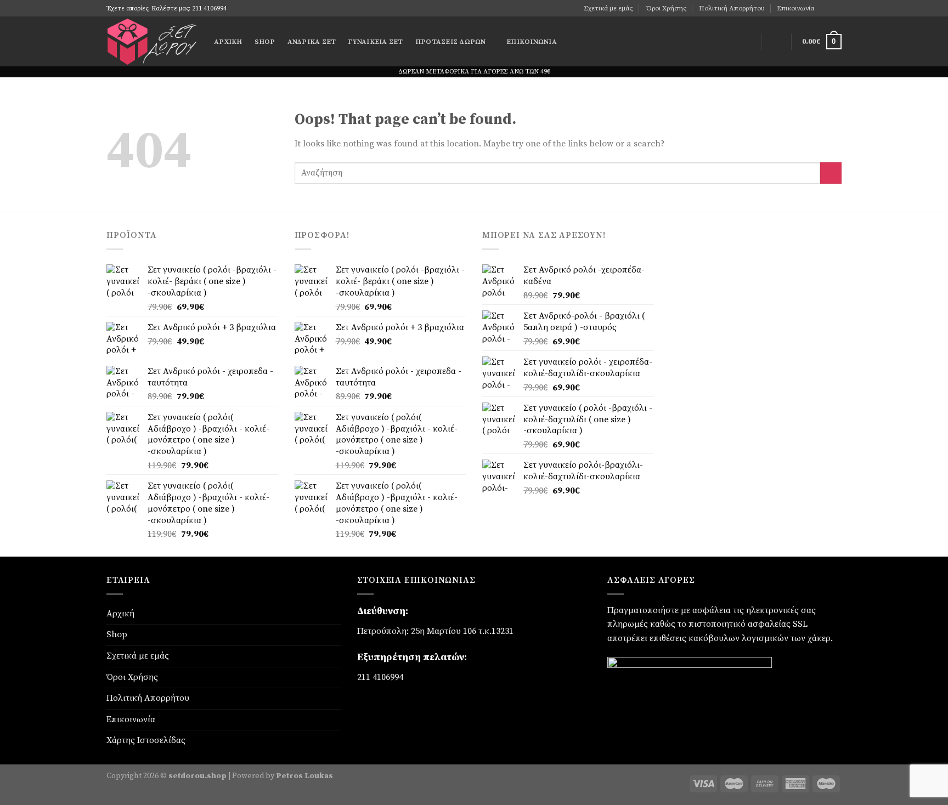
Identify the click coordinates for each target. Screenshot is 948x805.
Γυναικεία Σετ (375, 41)
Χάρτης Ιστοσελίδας (145, 740)
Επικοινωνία (795, 8)
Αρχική (228, 41)
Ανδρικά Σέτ (311, 41)
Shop (265, 41)
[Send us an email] (836, 8)
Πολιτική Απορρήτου (732, 8)
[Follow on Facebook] (825, 8)
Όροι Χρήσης (666, 8)
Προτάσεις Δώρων (450, 41)
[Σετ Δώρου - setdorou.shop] (152, 41)
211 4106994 (380, 677)
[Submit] (831, 173)
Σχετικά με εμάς (608, 8)
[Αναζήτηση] (747, 41)
